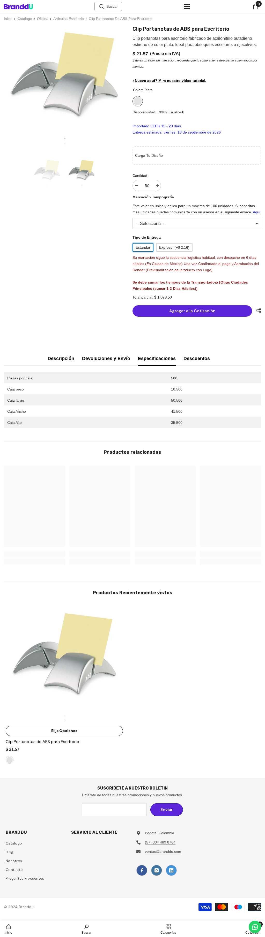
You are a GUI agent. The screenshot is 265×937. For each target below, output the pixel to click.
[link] (34, 554)
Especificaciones (157, 358)
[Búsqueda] (102, 7)
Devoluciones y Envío (106, 358)
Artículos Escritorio (68, 19)
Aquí (256, 212)
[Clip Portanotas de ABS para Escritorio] (64, 664)
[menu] (187, 6)
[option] (47, 172)
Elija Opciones (64, 730)
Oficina (42, 19)
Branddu (26, 906)
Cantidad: (140, 176)
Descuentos (196, 358)
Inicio (8, 19)
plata (9, 760)
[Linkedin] (171, 870)
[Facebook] (141, 870)
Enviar (166, 809)
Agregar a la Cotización (192, 311)
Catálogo (24, 19)
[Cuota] (256, 310)
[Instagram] (156, 870)
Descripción (61, 358)
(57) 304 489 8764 (160, 842)
